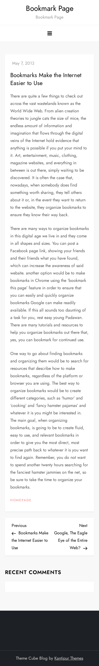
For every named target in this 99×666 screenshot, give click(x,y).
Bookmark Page (49, 8)
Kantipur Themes (68, 658)
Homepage (21, 500)
